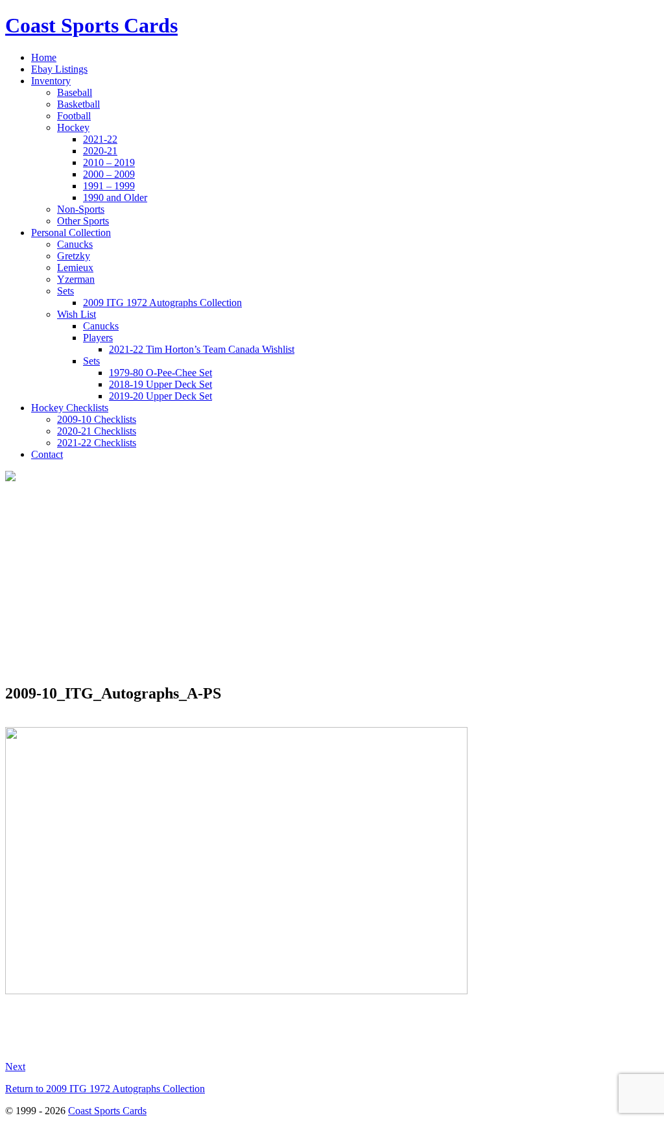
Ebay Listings (59, 69)
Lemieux (75, 267)
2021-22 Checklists (96, 442)
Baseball (74, 92)
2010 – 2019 (109, 162)
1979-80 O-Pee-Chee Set (160, 372)
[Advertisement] (332, 581)
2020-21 (100, 150)
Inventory (51, 80)
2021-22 (100, 139)
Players (98, 337)
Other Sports (83, 220)
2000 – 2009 (109, 174)
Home (43, 57)
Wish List (76, 314)
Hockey (73, 127)
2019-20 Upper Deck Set (160, 395)
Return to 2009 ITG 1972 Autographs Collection (105, 1088)
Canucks (75, 244)
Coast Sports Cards (107, 1110)
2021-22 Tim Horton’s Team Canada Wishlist (201, 349)
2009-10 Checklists (96, 419)
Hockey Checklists (69, 407)
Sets (65, 290)
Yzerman (76, 279)
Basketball (78, 104)
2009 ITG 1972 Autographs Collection (162, 302)
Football (74, 115)
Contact (47, 454)
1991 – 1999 (109, 185)
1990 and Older (115, 197)
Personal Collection (71, 232)
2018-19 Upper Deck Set (160, 384)
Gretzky (73, 255)
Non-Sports (80, 209)
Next (15, 1066)
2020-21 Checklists (96, 430)
